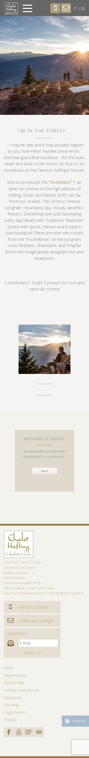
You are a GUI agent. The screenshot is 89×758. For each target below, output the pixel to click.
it (75, 8)
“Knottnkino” (60, 182)
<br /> (83, 466)
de (83, 8)
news (9, 668)
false (10, 348)
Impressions (15, 675)
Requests (12, 697)
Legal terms (15, 712)
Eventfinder (14, 682)
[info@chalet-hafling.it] (10, 621)
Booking (11, 705)
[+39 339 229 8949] (10, 607)
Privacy (10, 719)
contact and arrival (21, 690)
